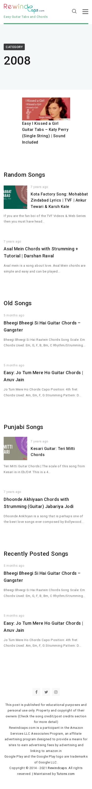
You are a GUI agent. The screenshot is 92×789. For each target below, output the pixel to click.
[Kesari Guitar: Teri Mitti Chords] (15, 448)
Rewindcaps (57, 768)
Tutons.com (66, 774)
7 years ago (39, 187)
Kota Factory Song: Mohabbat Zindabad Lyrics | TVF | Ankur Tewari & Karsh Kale (59, 200)
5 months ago (14, 315)
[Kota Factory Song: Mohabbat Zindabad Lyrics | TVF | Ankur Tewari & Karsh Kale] (15, 197)
